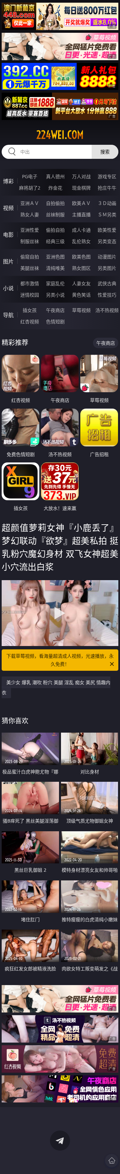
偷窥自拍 (29, 256)
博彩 (8, 181)
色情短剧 (55, 321)
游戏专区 (107, 176)
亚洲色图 (55, 256)
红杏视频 (29, 321)
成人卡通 (81, 230)
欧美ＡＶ (81, 203)
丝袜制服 (55, 214)
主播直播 (81, 214)
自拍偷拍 (55, 203)
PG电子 (29, 176)
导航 (8, 315)
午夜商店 (55, 310)
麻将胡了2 (29, 188)
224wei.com (60, 134)
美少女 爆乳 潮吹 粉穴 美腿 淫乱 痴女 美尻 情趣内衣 (56, 687)
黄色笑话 (81, 295)
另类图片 (107, 268)
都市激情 (29, 283)
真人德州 (55, 176)
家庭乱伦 (55, 283)
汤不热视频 (107, 310)
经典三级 (55, 241)
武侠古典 (107, 283)
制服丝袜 (29, 241)
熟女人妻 (29, 214)
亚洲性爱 (29, 230)
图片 (8, 261)
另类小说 (55, 295)
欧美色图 (81, 256)
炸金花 (55, 188)
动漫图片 (107, 256)
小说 (8, 288)
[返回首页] (111, 1160)
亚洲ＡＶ (29, 203)
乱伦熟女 (81, 241)
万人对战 (81, 176)
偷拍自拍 (55, 230)
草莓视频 (81, 310)
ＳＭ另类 (107, 214)
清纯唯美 (55, 268)
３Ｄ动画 (107, 203)
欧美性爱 (107, 230)
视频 (8, 208)
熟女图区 (81, 268)
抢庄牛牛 (107, 188)
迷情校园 (29, 295)
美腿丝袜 (29, 268)
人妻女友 (81, 283)
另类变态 (107, 241)
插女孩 (30, 310)
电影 (8, 234)
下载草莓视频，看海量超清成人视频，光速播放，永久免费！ (60, 660)
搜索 (105, 151)
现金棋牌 (81, 188)
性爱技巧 (107, 295)
